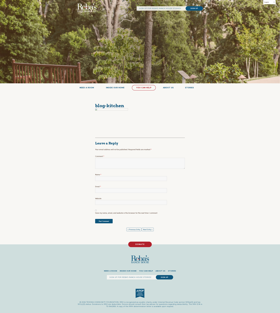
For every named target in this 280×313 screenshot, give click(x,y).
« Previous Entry (134, 229)
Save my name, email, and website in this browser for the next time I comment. (126, 213)
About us (168, 88)
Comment (99, 156)
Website (98, 198)
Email (98, 186)
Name (98, 174)
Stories (189, 88)
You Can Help (143, 88)
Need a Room (87, 88)
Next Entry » (147, 229)
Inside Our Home (115, 88)
